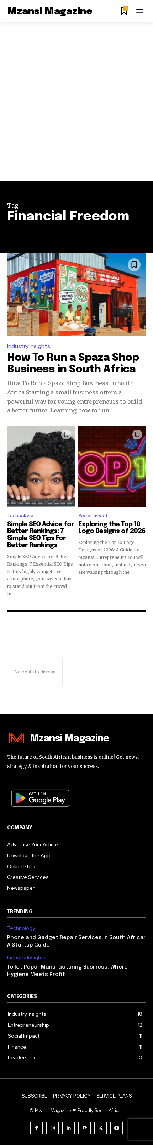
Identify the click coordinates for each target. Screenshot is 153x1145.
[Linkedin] (68, 1128)
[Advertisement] (76, 101)
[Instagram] (52, 1128)
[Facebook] (36, 1128)
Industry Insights (28, 346)
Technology (20, 516)
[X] (100, 1128)
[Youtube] (116, 1128)
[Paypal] (84, 1128)
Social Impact (92, 516)
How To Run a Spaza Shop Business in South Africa (73, 363)
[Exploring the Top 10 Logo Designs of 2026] (112, 466)
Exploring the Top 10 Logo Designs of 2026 (111, 528)
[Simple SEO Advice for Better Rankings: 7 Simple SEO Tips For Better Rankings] (41, 466)
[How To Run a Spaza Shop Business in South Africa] (76, 294)
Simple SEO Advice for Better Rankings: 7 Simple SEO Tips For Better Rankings (40, 535)
